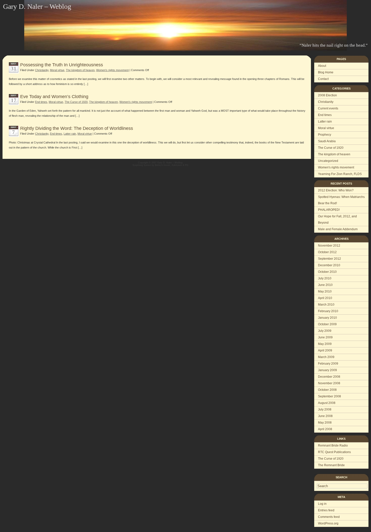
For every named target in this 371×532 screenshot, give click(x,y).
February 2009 (328, 363)
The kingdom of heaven (334, 154)
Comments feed (329, 517)
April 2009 (325, 350)
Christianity (325, 102)
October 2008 (327, 390)
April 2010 (325, 298)
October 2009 (327, 324)
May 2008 (325, 422)
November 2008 (329, 383)
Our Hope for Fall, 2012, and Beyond (337, 219)
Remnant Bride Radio (333, 445)
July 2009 (324, 331)
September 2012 (329, 258)
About (322, 66)
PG (186, 165)
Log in (322, 504)
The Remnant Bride (331, 465)
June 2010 (325, 285)
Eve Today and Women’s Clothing (54, 96)
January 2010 (327, 317)
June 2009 (325, 337)
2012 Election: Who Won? (336, 190)
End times (325, 115)
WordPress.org (328, 523)
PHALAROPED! (329, 210)
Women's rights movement (336, 167)
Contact (323, 79)
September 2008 (329, 396)
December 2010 (329, 265)
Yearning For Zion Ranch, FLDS (340, 174)
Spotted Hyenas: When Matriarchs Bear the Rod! (341, 200)
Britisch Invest (162, 165)
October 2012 (327, 252)
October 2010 (327, 272)
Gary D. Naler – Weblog (37, 6)
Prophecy (324, 134)
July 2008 (324, 409)
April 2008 (325, 429)
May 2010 (325, 291)
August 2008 (326, 403)
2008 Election (327, 95)
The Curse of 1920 (330, 148)
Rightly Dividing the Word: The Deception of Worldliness (76, 128)
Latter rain (325, 121)
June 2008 (325, 416)
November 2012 (329, 245)
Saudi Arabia (327, 141)
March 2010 (326, 304)
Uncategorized (328, 161)
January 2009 (327, 370)
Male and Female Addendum (338, 229)
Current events (328, 108)
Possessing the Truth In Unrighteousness (61, 64)
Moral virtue (326, 128)
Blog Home (325, 72)
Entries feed (326, 510)
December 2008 (329, 376)
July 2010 (324, 278)
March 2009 (326, 357)
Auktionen (177, 165)
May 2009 (325, 344)
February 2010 (328, 311)
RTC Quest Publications (334, 452)
